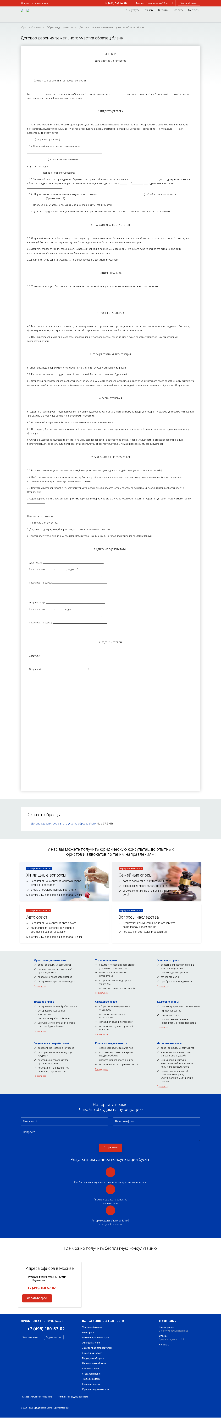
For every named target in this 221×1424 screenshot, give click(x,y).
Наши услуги (131, 10)
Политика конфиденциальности (72, 1397)
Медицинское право (169, 1043)
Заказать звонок (31, 1337)
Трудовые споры (91, 1379)
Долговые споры (168, 1001)
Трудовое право (44, 1001)
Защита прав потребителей (51, 1043)
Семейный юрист (91, 1368)
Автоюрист (88, 1332)
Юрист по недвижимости (50, 960)
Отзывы (148, 10)
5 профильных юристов (39, 868)
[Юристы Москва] (22, 10)
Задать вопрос (37, 1298)
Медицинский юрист (93, 1358)
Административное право (96, 1337)
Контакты (193, 10)
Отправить (110, 1147)
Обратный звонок (189, 3)
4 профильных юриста (131, 868)
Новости (177, 10)
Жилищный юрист (91, 1342)
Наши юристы (166, 1327)
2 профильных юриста (131, 910)
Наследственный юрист (95, 1363)
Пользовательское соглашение (36, 1397)
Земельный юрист (92, 1353)
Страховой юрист (91, 1373)
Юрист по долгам (91, 1384)
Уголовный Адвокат (93, 1327)
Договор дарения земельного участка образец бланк (63, 823)
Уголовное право (106, 960)
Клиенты (162, 10)
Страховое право (106, 1001)
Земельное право (168, 960)
